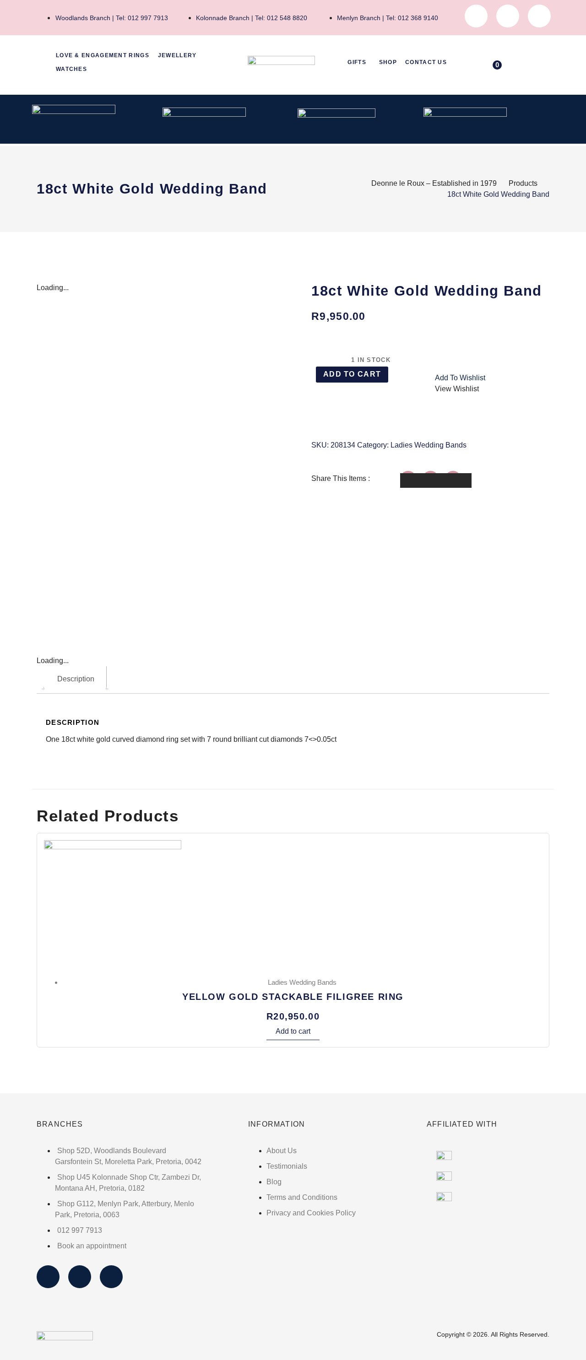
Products (523, 183)
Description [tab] (75, 679)
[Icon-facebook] (476, 16)
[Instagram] (507, 16)
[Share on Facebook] (413, 480)
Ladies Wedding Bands (429, 445)
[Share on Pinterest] (458, 480)
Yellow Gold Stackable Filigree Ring (293, 997)
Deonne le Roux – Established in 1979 (434, 183)
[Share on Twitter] (436, 480)
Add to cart (352, 374)
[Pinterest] (539, 16)
